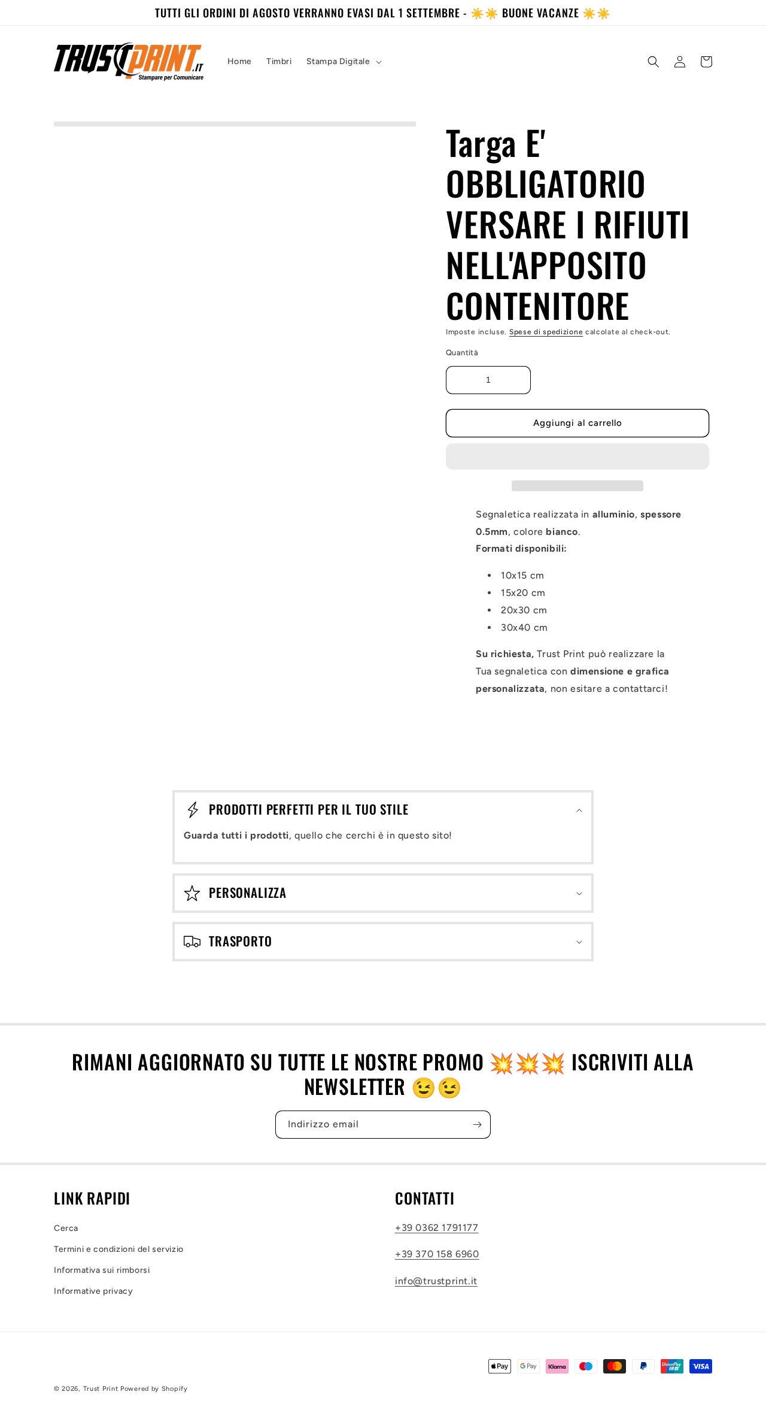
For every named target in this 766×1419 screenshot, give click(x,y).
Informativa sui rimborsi (102, 1270)
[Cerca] (653, 62)
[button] (577, 457)
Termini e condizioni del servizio (119, 1249)
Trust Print (100, 1389)
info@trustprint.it (436, 1281)
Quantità (462, 352)
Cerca (66, 1228)
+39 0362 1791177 (437, 1227)
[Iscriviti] (477, 1125)
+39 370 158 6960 (437, 1254)
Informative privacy (93, 1291)
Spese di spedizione (546, 332)
